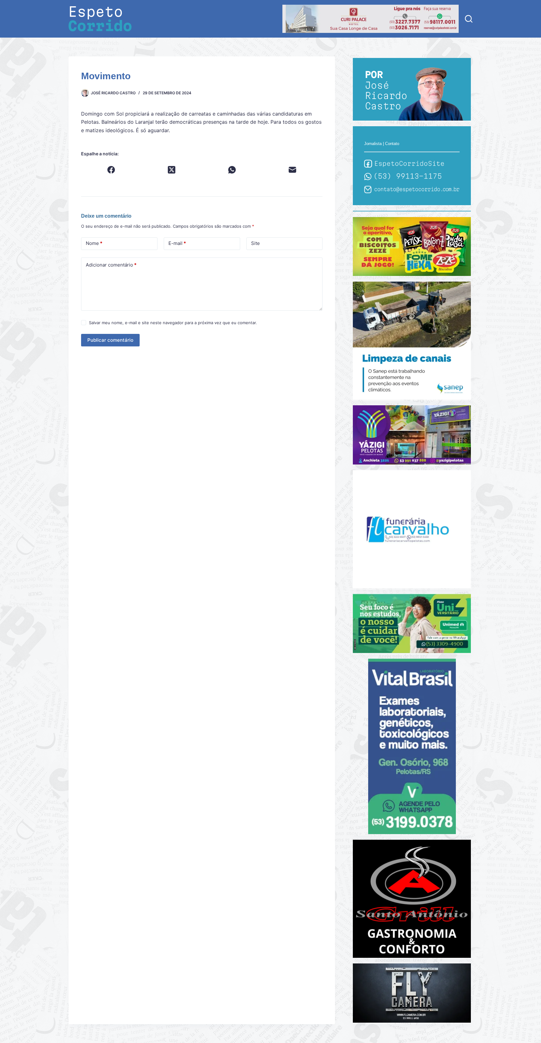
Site (255, 243)
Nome (94, 243)
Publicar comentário (110, 340)
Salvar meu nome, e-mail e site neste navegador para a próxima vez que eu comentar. (173, 322)
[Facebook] (111, 170)
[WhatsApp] (232, 170)
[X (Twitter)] (172, 170)
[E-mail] (292, 170)
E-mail (177, 243)
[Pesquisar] (468, 19)
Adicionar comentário (111, 265)
